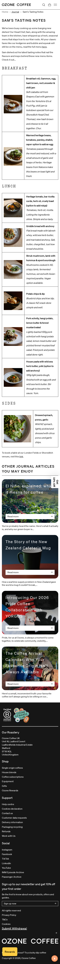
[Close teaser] (50, 489)
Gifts (4, 785)
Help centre (8, 804)
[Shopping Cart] (49, 5)
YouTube (6, 867)
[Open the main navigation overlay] (55, 5)
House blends (9, 772)
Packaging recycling (12, 826)
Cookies (6, 923)
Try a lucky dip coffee (35, 952)
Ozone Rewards (10, 790)
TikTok (5, 858)
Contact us (7, 813)
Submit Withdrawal (14, 928)
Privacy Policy (9, 914)
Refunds (6, 831)
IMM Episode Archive (13, 872)
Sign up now (10, 903)
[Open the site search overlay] (44, 5)
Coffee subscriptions (13, 776)
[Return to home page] (16, 4)
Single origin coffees (12, 767)
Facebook (7, 854)
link (21, 456)
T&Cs (5, 919)
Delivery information (12, 822)
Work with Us (8, 835)
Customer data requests (14, 817)
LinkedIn (6, 863)
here (44, 46)
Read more (13, 516)
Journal (15, 11)
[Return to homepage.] (30, 941)
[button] (55, 482)
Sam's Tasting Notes (33, 11)
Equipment (8, 781)
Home (5, 11)
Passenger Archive (11, 876)
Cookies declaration (12, 808)
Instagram (7, 849)
